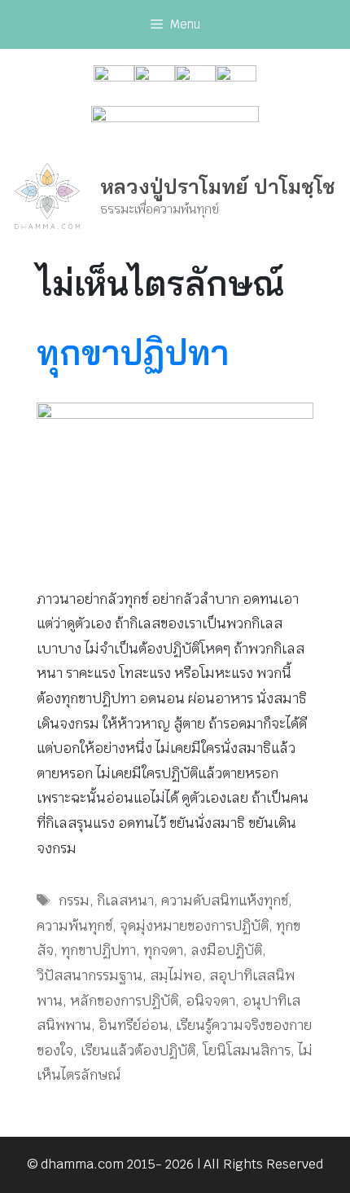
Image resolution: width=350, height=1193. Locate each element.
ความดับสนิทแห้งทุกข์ (224, 900)
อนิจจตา (210, 1001)
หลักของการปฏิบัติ (124, 1001)
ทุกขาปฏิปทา (133, 352)
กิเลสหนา (125, 900)
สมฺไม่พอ (176, 975)
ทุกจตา (163, 950)
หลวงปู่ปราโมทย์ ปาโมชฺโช (217, 186)
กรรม (74, 900)
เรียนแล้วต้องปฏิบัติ (138, 1050)
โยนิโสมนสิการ (247, 1050)
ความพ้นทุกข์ (74, 926)
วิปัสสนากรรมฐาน (89, 975)
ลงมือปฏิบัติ (226, 950)
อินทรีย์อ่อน (133, 1025)
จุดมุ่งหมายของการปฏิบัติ (194, 926)
